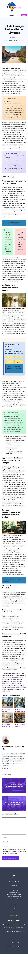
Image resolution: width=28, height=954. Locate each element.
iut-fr (17, 37)
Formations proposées (14, 892)
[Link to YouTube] (7, 768)
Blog (14, 908)
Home (9, 946)
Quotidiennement (18, 361)
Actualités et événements (14, 896)
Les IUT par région (19, 40)
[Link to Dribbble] (10, 768)
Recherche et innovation (14, 894)
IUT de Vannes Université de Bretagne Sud (14, 925)
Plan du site (14, 910)
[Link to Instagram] (4, 768)
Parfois (18, 357)
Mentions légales (14, 915)
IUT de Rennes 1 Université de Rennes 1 (14, 931)
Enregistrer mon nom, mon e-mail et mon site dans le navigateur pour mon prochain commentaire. (14, 851)
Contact (24, 15)
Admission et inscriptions (14, 899)
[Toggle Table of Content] (12, 176)
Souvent (9, 361)
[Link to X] (2, 768)
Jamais (9, 357)
